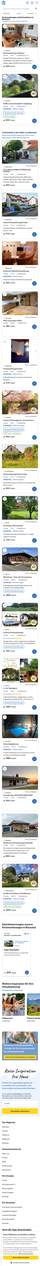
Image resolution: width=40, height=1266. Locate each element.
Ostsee (5, 1131)
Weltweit (6, 1139)
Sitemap (5, 1143)
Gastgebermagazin (9, 1211)
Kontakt (5, 1196)
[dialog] (21, 1248)
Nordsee (5, 1127)
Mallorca (5, 1135)
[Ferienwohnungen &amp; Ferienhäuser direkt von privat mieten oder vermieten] (3, 2)
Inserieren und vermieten (12, 1207)
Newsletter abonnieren (20, 1111)
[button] (37, 2)
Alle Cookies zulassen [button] (21, 1257)
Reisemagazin (7, 1188)
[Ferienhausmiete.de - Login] (32, 2)
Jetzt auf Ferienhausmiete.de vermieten (20, 1057)
